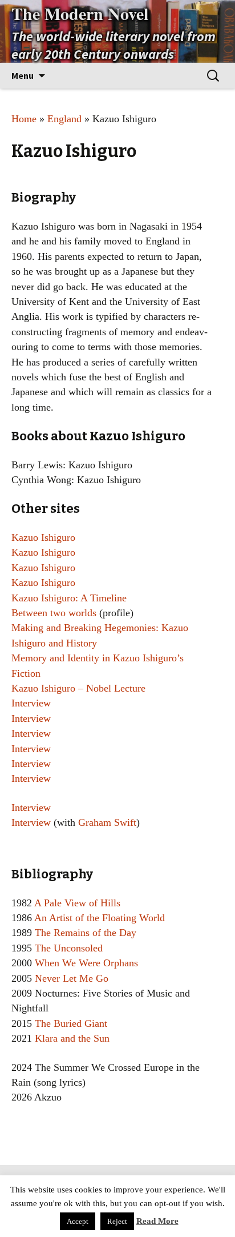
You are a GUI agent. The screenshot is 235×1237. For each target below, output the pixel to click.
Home (24, 118)
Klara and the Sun (72, 1038)
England (64, 118)
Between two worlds (53, 612)
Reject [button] (117, 1221)
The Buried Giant (71, 1023)
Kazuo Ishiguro (43, 537)
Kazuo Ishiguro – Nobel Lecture (78, 688)
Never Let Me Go (71, 978)
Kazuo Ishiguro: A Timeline (69, 598)
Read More (157, 1221)
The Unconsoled (69, 948)
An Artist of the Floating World (99, 917)
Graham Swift (107, 822)
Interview (31, 703)
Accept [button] (77, 1221)
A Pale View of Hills (77, 903)
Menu (22, 75)
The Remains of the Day (85, 932)
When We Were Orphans (86, 963)
